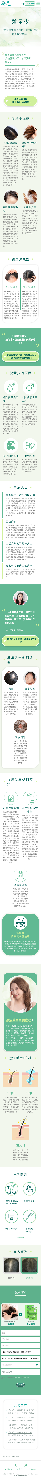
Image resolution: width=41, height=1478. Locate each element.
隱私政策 (26, 1377)
